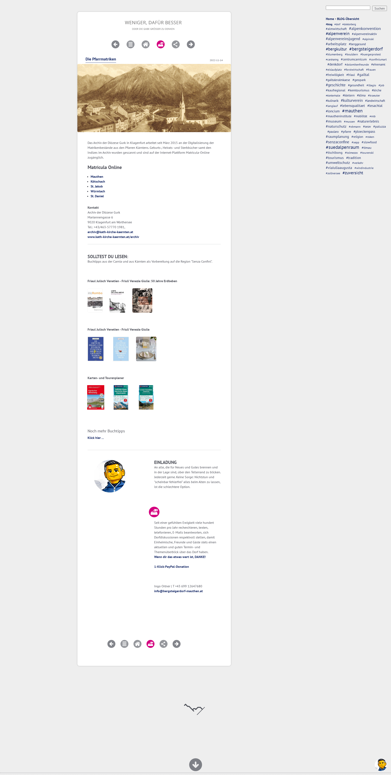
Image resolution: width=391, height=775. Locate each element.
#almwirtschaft (336, 29)
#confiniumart (378, 59)
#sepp (355, 142)
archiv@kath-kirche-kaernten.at (110, 232)
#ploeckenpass (364, 131)
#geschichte (336, 84)
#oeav (367, 126)
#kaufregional (335, 90)
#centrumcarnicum (354, 59)
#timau (366, 148)
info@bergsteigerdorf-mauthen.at (178, 591)
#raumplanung (337, 136)
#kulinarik (332, 101)
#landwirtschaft (375, 101)
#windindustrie (364, 168)
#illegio (371, 85)
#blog (329, 24)
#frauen (371, 69)
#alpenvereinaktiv (364, 34)
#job (381, 85)
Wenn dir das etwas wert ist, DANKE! (180, 557)
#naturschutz (336, 126)
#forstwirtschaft (354, 69)
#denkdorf (334, 64)
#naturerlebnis (368, 121)
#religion (357, 137)
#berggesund (357, 44)
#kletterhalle (333, 95)
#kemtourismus (358, 90)
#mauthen (352, 111)
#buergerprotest (370, 54)
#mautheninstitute (338, 116)
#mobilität (360, 116)
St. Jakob (97, 186)
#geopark (359, 80)
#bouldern (351, 54)
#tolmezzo (351, 153)
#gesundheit (356, 85)
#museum (334, 121)
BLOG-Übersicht (348, 19)
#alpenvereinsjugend (343, 38)
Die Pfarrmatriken (101, 59)
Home (330, 19)
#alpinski (368, 39)
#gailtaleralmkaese (338, 80)
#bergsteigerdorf (366, 49)
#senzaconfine (337, 141)
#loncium (333, 111)
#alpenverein (337, 33)
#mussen (349, 121)
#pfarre (346, 131)
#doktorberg (349, 24)
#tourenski (367, 153)
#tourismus (335, 157)
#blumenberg (334, 54)
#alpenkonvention (365, 28)
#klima (361, 95)
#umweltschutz (338, 162)
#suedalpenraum (342, 147)
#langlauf (332, 106)
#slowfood (369, 142)
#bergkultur (336, 49)
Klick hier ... (96, 438)
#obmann (355, 126)
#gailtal (363, 74)
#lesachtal (374, 105)
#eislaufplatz (334, 69)
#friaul (350, 75)
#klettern (349, 95)
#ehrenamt (378, 64)
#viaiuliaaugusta (339, 167)
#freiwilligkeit (335, 75)
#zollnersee (333, 173)
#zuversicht (353, 172)
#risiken (370, 137)
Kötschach (98, 181)
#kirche (376, 90)
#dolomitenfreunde (357, 64)
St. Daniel (97, 196)
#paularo (333, 132)
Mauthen (97, 176)
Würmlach (98, 191)
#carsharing (332, 59)
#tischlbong (334, 152)
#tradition (353, 157)
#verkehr (357, 163)
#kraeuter (374, 95)
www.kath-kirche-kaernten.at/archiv (113, 237)
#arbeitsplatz (336, 44)
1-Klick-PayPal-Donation (171, 567)
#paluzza (379, 126)
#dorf (337, 24)
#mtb (373, 116)
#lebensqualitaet (352, 105)
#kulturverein (352, 100)
